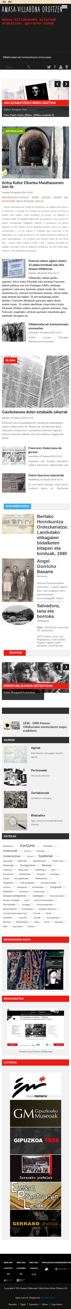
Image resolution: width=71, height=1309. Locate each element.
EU (10, 2)
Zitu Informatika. (48, 1298)
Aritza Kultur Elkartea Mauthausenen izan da (33, 185)
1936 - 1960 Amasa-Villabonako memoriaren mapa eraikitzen (45, 727)
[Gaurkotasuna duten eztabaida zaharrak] (35, 406)
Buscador (13, 1304)
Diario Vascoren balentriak (46, 475)
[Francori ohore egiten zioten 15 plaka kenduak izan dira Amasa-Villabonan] (14, 277)
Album (45, 1304)
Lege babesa (56, 1304)
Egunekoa (33, 1304)
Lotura (42, 109)
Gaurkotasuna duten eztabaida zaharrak (35, 412)
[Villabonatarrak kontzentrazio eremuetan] (14, 340)
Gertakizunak (40, 792)
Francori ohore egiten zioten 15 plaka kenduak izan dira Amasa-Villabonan (47, 264)
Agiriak (36, 747)
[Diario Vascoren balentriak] (14, 491)
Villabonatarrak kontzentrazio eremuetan (27, 57)
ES (4, 2)
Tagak (23, 1304)
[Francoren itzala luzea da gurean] (14, 464)
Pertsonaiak (39, 770)
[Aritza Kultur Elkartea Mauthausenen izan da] (35, 177)
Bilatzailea (38, 815)
